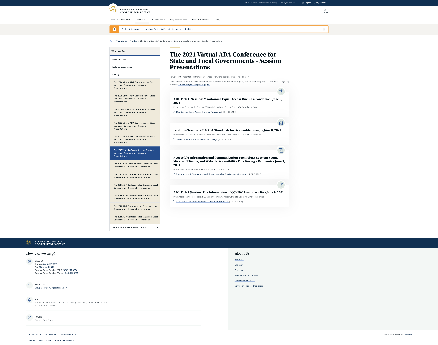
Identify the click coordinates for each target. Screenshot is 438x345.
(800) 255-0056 (70, 270)
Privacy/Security (68, 334)
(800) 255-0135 (71, 273)
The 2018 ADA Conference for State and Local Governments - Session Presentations (135, 175)
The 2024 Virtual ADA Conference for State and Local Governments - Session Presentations (134, 112)
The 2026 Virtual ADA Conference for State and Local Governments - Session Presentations (134, 85)
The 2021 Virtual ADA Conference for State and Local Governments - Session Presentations (134, 153)
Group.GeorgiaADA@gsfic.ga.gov (51, 288)
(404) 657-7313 (50, 264)
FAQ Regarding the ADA (246, 275)
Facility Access (119, 59)
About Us (239, 260)
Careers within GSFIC (245, 281)
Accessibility (51, 334)
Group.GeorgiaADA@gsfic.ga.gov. (194, 85)
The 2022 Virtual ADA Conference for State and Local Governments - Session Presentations (134, 140)
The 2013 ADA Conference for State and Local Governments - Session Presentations (135, 218)
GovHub (408, 334)
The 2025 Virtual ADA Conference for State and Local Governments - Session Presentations (134, 99)
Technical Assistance (122, 67)
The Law (239, 270)
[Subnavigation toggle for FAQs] (223, 20)
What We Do (121, 41)
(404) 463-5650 (46, 267)
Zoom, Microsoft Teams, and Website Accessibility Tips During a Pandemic (212, 174)
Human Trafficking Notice (40, 340)
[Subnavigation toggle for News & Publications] (212, 20)
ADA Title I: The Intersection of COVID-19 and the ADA (202, 202)
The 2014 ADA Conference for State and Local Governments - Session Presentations (135, 207)
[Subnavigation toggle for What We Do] (149, 20)
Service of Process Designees (249, 286)
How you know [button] (287, 3)
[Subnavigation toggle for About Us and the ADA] (132, 20)
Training (133, 41)
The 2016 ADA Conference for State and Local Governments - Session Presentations (135, 197)
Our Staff (239, 265)
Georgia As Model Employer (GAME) (129, 227)
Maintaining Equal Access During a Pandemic (198, 112)
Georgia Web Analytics (64, 340)
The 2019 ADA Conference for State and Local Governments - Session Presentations (135, 165)
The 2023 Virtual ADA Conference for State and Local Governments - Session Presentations (134, 126)
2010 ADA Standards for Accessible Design (196, 139)
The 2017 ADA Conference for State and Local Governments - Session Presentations (135, 186)
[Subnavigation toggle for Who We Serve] (167, 20)
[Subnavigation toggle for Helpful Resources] (189, 20)
